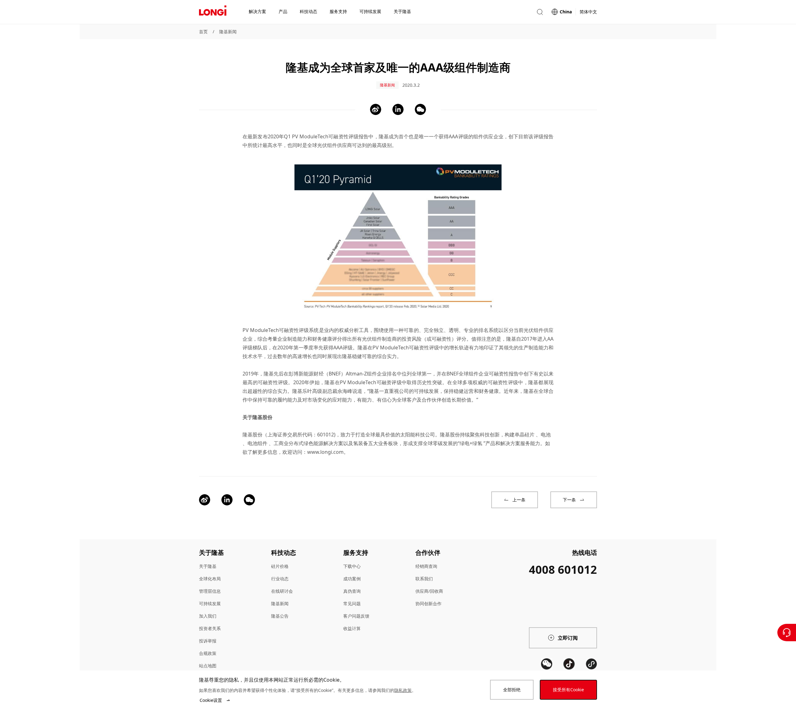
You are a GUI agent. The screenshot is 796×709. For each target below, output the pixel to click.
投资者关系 (210, 628)
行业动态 (280, 579)
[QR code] (546, 664)
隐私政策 (403, 690)
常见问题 (352, 603)
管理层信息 (210, 591)
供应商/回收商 (429, 591)
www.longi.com (325, 452)
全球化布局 (210, 579)
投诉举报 (207, 641)
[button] (540, 12)
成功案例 (352, 579)
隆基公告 (280, 616)
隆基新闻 (228, 32)
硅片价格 (280, 566)
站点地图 (207, 666)
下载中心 (352, 566)
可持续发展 (210, 603)
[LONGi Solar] (212, 12)
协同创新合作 (428, 603)
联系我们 (424, 579)
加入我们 (207, 616)
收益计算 (352, 628)
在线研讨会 (282, 591)
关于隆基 (207, 566)
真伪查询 (352, 591)
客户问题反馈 (356, 616)
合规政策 (207, 653)
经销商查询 (426, 566)
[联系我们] (786, 632)
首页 (203, 32)
